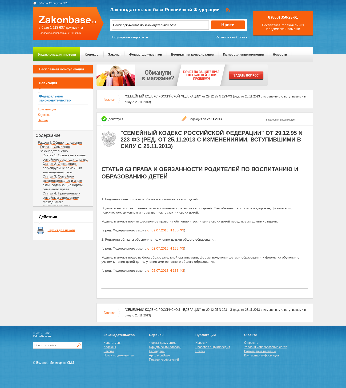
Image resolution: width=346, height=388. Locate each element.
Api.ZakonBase (159, 355)
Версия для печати (61, 230)
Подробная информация (280, 119)
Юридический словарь (165, 347)
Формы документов (145, 54)
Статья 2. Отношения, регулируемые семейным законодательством (62, 168)
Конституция (47, 109)
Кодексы (92, 54)
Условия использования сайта (265, 347)
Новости (280, 54)
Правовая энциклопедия (243, 54)
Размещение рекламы (260, 351)
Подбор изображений (164, 359)
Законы (114, 54)
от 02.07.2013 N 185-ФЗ (165, 230)
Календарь (157, 351)
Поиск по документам (119, 355)
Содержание (48, 135)
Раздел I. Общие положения (60, 142)
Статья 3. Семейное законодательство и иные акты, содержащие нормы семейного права (63, 182)
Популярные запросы (127, 37)
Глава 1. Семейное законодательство (55, 149)
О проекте (251, 342)
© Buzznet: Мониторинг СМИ (53, 362)
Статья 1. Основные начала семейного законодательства (65, 157)
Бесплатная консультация (192, 54)
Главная (109, 99)
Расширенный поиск (231, 37)
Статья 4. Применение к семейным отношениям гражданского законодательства (61, 199)
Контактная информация (261, 355)
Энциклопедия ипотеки (56, 54)
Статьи (200, 351)
